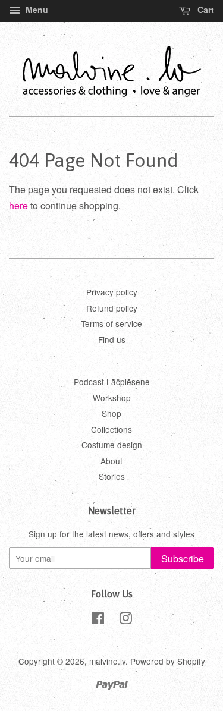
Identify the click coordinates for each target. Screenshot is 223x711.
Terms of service (111, 323)
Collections (111, 429)
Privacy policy (111, 292)
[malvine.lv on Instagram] (125, 620)
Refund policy (111, 308)
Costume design (111, 445)
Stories (112, 476)
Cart (204, 9)
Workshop (112, 398)
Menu (35, 9)
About (111, 461)
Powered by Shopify (167, 661)
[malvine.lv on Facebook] (98, 620)
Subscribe (182, 558)
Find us (111, 339)
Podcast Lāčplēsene (112, 382)
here (18, 205)
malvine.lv (107, 661)
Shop (111, 413)
